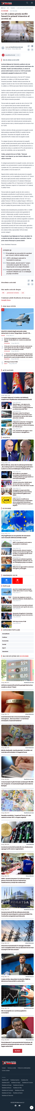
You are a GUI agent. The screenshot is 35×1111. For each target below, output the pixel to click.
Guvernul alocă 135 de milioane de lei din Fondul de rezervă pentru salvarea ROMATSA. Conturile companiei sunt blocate (17, 914)
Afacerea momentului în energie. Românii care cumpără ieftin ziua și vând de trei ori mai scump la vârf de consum (17, 947)
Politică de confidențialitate (24, 1068)
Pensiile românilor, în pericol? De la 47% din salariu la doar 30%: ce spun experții (16, 816)
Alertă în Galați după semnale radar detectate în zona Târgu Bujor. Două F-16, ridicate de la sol (15, 333)
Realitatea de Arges (15, 1082)
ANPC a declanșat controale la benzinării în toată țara (16, 259)
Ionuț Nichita (30, 844)
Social (3, 335)
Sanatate (6, 359)
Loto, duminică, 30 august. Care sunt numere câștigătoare (22, 431)
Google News (6, 300)
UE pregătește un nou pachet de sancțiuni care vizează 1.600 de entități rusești (19, 254)
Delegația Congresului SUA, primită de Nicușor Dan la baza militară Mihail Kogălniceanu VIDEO (22, 492)
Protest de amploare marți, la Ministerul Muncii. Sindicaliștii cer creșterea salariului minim (17, 339)
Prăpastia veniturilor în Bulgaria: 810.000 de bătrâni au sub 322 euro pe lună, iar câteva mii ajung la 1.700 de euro (23, 424)
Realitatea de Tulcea (6, 1093)
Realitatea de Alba (17, 1087)
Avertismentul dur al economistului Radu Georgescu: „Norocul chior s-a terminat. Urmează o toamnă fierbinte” (15, 719)
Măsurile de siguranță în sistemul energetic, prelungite (23, 567)
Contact (4, 1068)
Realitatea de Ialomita (18, 1085)
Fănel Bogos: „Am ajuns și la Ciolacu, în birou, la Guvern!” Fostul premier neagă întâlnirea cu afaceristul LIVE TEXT (23, 406)
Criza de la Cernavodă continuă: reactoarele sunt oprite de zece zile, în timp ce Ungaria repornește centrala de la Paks (18, 347)
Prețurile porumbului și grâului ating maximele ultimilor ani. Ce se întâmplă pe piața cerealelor (19, 271)
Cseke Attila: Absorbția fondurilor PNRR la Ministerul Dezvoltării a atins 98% (15, 980)
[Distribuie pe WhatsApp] (28, 49)
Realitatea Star (24, 1080)
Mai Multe (17, 1051)
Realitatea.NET (5, 1080)
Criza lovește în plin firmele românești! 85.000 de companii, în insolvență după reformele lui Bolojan (17, 784)
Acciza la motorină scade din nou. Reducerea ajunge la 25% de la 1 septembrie (17, 848)
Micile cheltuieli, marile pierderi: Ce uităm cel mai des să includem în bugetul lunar (16, 751)
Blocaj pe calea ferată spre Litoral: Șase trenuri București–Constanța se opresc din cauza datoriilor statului (22, 415)
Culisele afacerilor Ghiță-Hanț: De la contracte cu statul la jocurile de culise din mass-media (23, 484)
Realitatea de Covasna (27, 1082)
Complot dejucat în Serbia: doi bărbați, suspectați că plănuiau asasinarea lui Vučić (16, 398)
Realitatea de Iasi (16, 47)
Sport (5, 363)
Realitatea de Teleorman (7, 1095)
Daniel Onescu (30, 976)
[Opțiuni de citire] (31, 1107)
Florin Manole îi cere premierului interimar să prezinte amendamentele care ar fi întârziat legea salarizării (16, 1044)
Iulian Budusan (29, 714)
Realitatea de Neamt (17, 1093)
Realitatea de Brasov (6, 1087)
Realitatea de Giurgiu (6, 1085)
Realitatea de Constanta (7, 1090)
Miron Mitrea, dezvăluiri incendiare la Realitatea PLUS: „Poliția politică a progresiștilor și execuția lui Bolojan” (23, 476)
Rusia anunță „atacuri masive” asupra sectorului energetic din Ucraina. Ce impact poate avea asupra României (18, 265)
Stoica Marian (30, 876)
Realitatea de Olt (5, 1082)
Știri (8, 8)
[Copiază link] (28, 46)
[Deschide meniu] (32, 3)
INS (3, 293)
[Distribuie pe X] (32, 49)
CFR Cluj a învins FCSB (11, 362)
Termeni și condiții (12, 1068)
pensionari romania (13, 293)
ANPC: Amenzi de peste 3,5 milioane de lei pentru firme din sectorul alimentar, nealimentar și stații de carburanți (15, 880)
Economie (13, 8)
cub (23, 293)
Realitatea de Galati (19, 1090)
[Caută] (27, 3)
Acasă (4, 8)
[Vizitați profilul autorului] (3, 47)
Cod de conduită (6, 1070)
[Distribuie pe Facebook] (32, 46)
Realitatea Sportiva (15, 1080)
